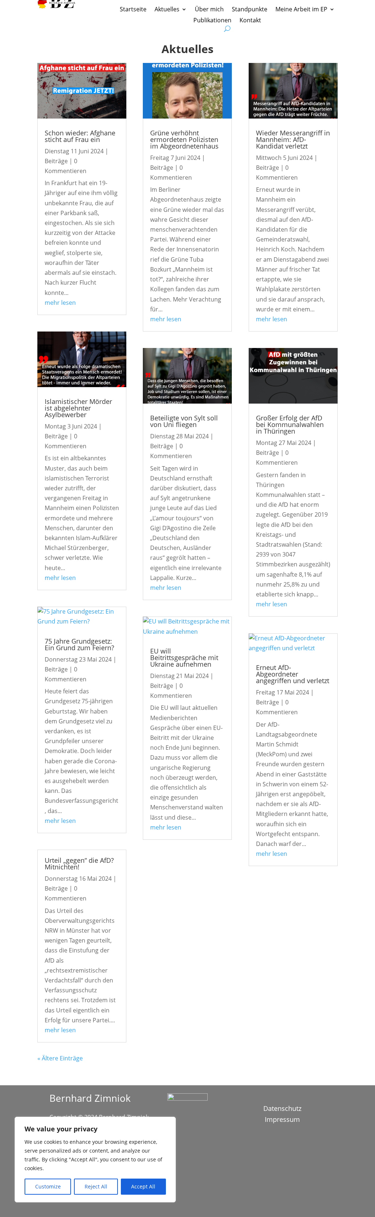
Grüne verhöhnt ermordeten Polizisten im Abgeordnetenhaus (184, 139)
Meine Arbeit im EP (301, 10)
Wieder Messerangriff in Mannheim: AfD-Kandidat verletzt (293, 139)
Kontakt (250, 21)
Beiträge (56, 161)
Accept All (143, 1186)
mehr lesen (60, 303)
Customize (48, 1186)
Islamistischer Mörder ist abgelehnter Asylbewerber (78, 408)
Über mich (209, 10)
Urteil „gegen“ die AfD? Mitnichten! (79, 863)
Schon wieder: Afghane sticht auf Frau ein (80, 136)
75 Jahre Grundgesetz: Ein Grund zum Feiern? (79, 644)
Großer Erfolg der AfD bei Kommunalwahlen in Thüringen (290, 424)
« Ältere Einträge (60, 1058)
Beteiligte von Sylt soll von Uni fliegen (184, 421)
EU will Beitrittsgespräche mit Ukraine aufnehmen (184, 658)
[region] (95, 1159)
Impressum (282, 1120)
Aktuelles (167, 10)
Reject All (96, 1186)
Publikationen (212, 21)
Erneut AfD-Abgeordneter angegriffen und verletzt (292, 674)
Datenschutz (282, 1109)
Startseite (133, 10)
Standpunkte (249, 10)
